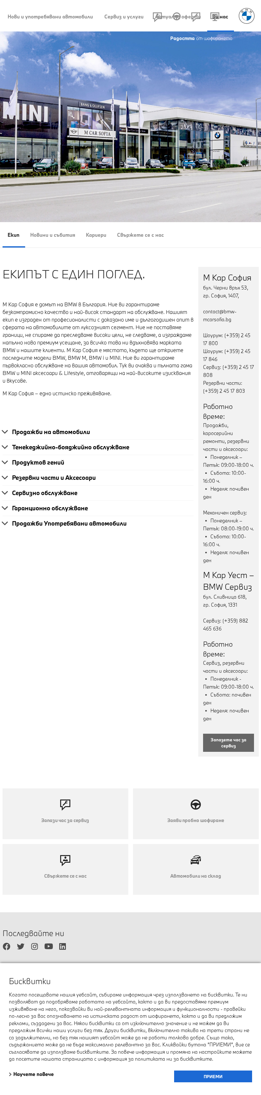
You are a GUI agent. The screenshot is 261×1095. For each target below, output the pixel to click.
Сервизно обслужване (44, 493)
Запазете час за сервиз (228, 743)
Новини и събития (52, 235)
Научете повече (33, 1074)
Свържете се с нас (140, 235)
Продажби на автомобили (51, 432)
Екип (13, 235)
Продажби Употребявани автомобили (69, 523)
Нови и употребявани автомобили (50, 16)
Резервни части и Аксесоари (54, 477)
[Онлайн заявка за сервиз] (196, 18)
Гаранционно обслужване (50, 508)
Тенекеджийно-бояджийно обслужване (70, 447)
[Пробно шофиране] (176, 18)
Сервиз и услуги (124, 16)
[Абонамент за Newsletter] (215, 18)
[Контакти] (157, 18)
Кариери (96, 235)
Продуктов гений (38, 462)
